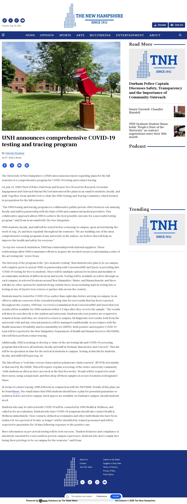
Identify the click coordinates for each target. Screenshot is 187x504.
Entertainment (130, 35)
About (154, 35)
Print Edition (108, 474)
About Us (84, 459)
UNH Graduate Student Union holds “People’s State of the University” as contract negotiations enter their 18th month (148, 130)
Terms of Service (110, 467)
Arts (80, 35)
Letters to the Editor (111, 459)
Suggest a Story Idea (112, 463)
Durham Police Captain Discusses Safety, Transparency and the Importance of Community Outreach (155, 90)
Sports (65, 35)
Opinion (47, 35)
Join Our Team (86, 467)
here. (16, 391)
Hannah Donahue (15, 153)
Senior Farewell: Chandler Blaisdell (146, 110)
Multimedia (100, 35)
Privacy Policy (109, 471)
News (30, 35)
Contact (83, 463)
